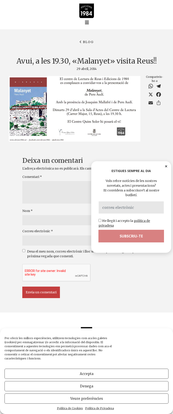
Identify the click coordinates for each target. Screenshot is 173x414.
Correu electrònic (37, 231)
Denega (86, 386)
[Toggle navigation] (87, 22)
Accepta (86, 374)
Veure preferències (86, 398)
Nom (27, 211)
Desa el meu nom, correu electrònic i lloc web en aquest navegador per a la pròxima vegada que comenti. (85, 253)
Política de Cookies (70, 408)
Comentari (32, 177)
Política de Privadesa (99, 408)
